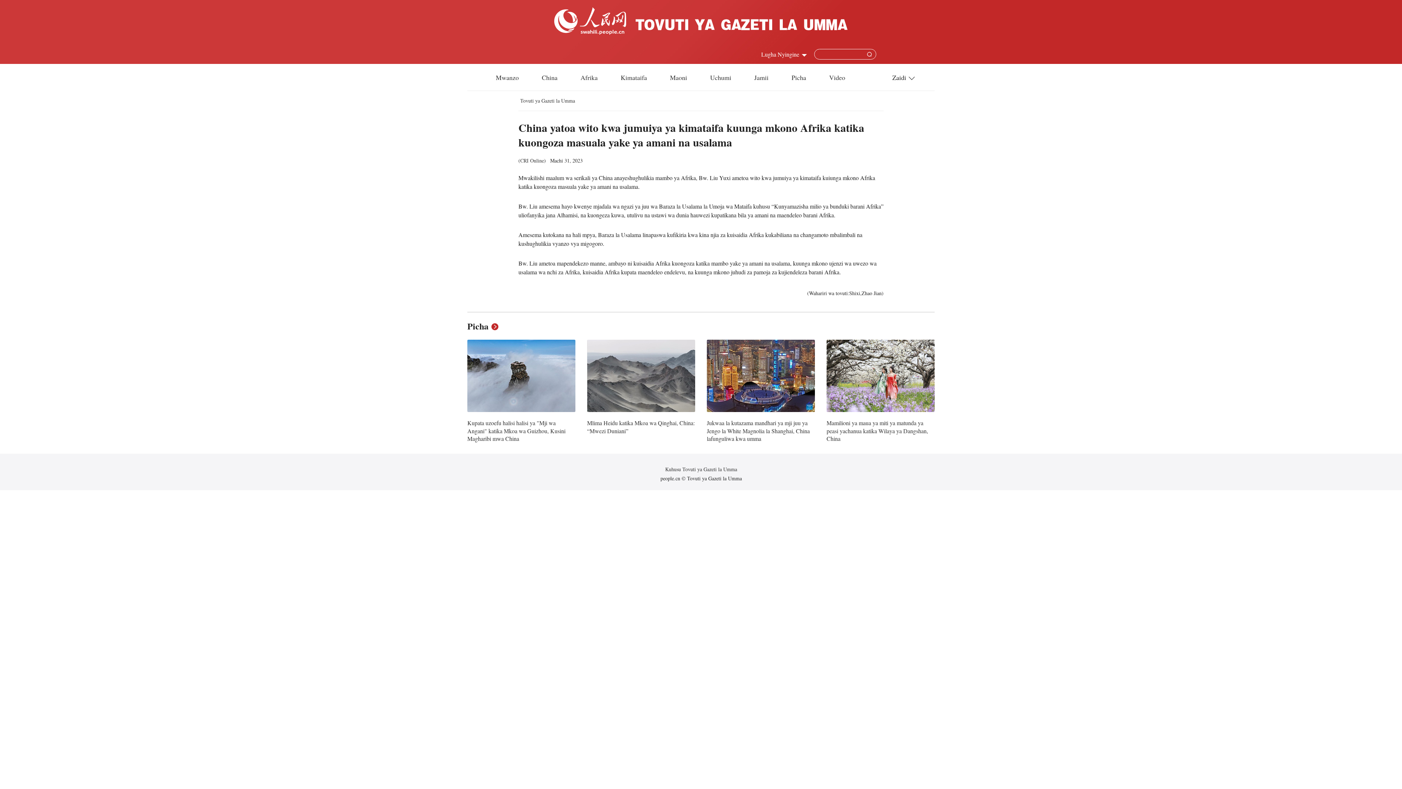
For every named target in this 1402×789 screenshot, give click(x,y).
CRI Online (532, 160)
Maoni (678, 77)
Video (837, 77)
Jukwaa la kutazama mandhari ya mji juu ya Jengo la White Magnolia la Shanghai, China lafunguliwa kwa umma (758, 430)
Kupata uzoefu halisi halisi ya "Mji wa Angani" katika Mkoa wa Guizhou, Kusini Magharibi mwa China (516, 430)
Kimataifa (634, 77)
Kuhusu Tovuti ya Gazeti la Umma (701, 469)
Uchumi (720, 77)
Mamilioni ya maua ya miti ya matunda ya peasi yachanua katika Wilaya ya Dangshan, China (877, 430)
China (550, 77)
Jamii (761, 77)
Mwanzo (507, 77)
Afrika (589, 77)
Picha (799, 77)
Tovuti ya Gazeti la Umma (547, 100)
